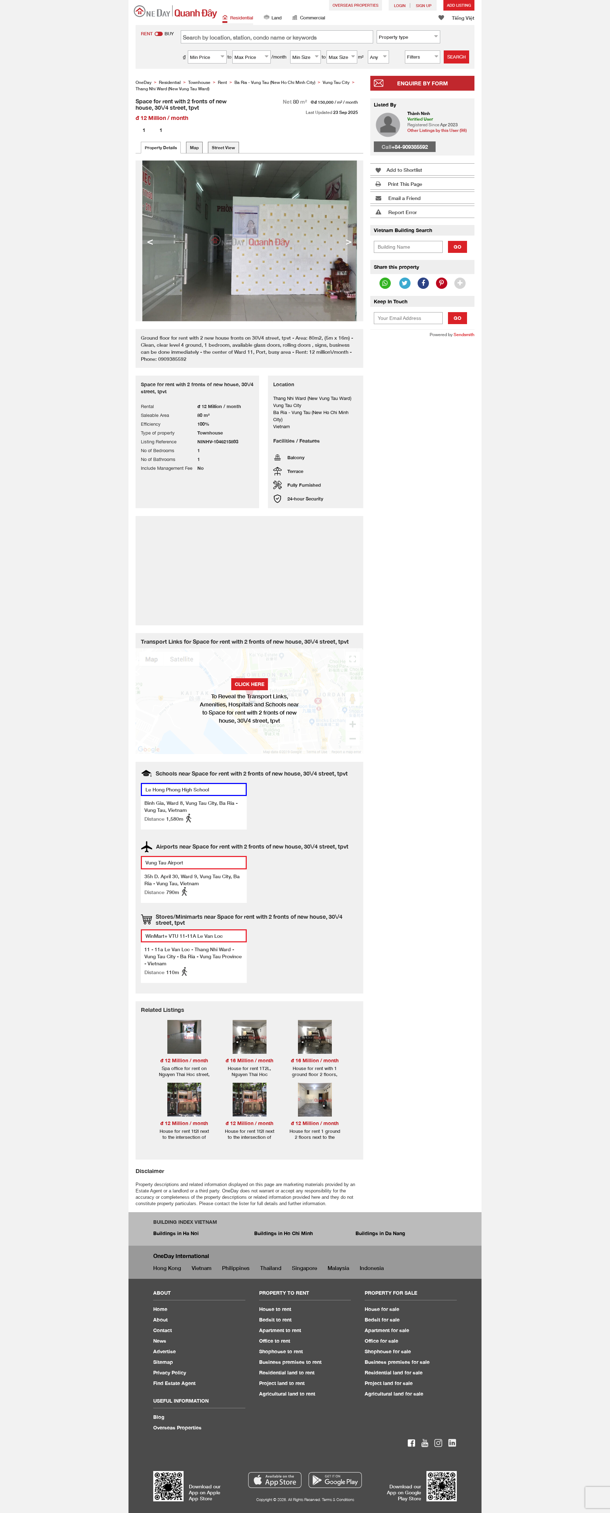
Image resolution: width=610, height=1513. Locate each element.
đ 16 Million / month (249, 1060)
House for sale (382, 1309)
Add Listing (459, 5)
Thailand (270, 1268)
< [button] (150, 241)
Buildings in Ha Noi (176, 1233)
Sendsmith (464, 334)
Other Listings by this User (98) (437, 130)
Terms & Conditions (338, 1499)
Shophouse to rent (281, 1351)
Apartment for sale (387, 1330)
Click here (249, 684)
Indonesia (372, 1268)
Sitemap (163, 1362)
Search (456, 57)
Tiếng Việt (463, 18)
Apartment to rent (280, 1330)
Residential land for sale (394, 1372)
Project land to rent (282, 1383)
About (160, 1320)
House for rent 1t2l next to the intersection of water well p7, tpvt (184, 1137)
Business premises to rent (290, 1362)
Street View (223, 147)
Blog (159, 1417)
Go (457, 247)
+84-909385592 (409, 147)
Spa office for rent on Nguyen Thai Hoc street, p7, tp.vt (184, 1074)
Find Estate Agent (174, 1383)
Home (160, 1309)
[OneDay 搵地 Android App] (335, 1480)
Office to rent (274, 1341)
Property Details (161, 147)
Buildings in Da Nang (380, 1233)
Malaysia (338, 1268)
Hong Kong (167, 1268)
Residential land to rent (287, 1372)
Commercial (312, 17)
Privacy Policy (169, 1372)
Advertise (164, 1351)
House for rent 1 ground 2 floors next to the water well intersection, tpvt (314, 1140)
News (159, 1341)
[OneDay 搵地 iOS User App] (274, 1480)
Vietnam (201, 1268)
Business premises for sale (397, 1362)
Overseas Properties (355, 5)
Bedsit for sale (382, 1320)
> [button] (349, 241)
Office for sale (381, 1341)
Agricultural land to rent (287, 1394)
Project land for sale (389, 1383)
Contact (162, 1330)
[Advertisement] (422, 451)
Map (194, 147)
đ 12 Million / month (184, 1060)
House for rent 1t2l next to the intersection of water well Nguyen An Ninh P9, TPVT (249, 1140)
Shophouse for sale (388, 1351)
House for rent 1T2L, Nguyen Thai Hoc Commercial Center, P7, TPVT (249, 1077)
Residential (241, 17)
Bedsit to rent (275, 1320)
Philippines (236, 1268)
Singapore (304, 1268)
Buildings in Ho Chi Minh (283, 1233)
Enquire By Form (422, 83)
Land (276, 17)
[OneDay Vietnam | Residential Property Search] (175, 11)
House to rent (275, 1309)
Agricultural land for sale (394, 1394)
